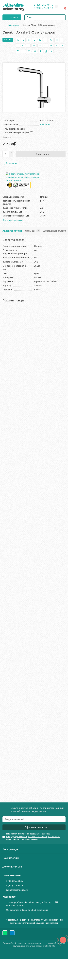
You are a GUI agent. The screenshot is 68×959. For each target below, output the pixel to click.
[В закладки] (63, 309)
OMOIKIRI (45, 124)
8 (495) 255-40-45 (43, 4)
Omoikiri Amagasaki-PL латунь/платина (24, 594)
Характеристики (12, 230)
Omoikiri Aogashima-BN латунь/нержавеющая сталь (31, 676)
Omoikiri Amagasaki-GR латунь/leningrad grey (27, 512)
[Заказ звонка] (63, 940)
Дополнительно (12, 866)
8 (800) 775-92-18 (43, 8)
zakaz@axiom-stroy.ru (17, 890)
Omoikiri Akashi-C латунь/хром (19, 348)
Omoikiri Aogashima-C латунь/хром (22, 758)
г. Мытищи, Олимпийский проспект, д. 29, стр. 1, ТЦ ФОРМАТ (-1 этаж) (32, 904)
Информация (10, 849)
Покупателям (10, 857)
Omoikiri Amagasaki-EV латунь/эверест (24, 430)
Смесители (13, 25)
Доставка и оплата (54, 230)
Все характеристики (12, 220)
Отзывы (32, 230)
